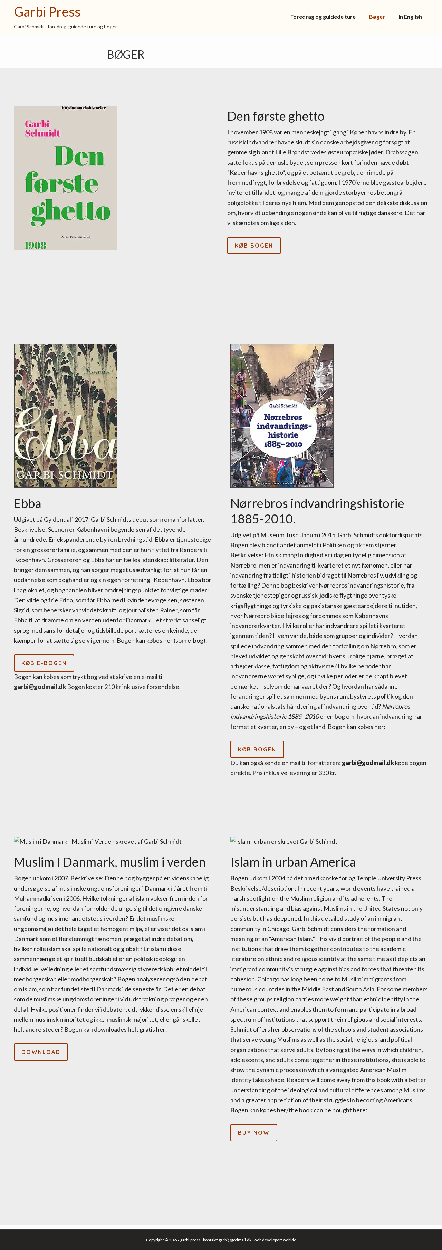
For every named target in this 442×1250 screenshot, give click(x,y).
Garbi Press (47, 11)
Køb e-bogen (44, 663)
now (254, 1132)
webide (289, 1239)
